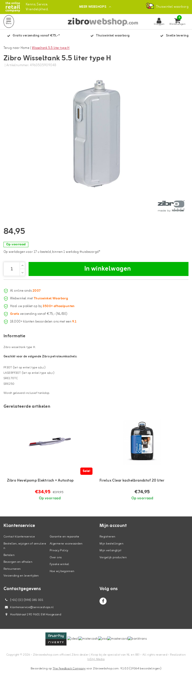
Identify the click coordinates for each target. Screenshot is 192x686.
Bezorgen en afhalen (18, 561)
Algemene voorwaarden (66, 543)
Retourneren (12, 568)
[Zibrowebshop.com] (13, 7)
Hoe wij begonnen (62, 571)
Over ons (56, 557)
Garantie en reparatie (64, 536)
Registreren (107, 536)
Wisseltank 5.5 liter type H (51, 48)
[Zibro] (170, 206)
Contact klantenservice (19, 536)
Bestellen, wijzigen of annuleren (25, 546)
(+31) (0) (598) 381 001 (26, 600)
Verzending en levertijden (21, 575)
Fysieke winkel (59, 564)
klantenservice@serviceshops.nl (32, 607)
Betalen (9, 555)
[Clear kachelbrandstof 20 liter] (142, 441)
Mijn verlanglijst (110, 550)
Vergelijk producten (113, 557)
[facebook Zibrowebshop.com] (103, 601)
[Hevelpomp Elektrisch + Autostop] (49, 441)
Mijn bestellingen (111, 543)
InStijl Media (95, 659)
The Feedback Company (69, 668)
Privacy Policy (59, 550)
